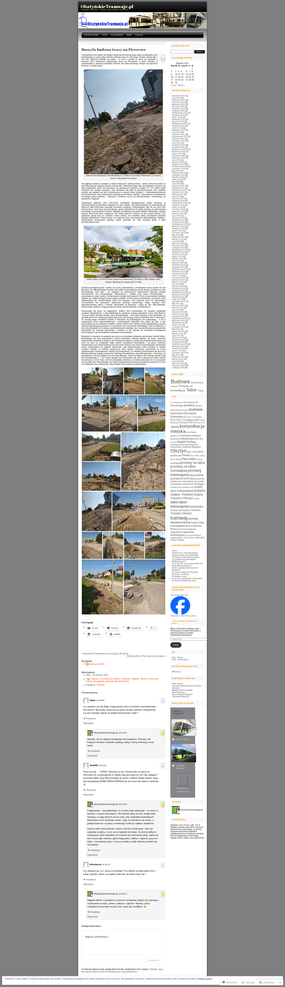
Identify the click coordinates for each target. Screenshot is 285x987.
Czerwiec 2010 (178, 353)
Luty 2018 (176, 183)
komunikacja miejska (110, 678)
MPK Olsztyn (177, 684)
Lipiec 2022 (177, 128)
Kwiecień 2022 (178, 130)
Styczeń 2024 (178, 106)
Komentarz (153, 960)
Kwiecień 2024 (178, 104)
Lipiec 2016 (177, 207)
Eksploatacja (197, 382)
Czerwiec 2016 (178, 209)
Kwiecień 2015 (178, 237)
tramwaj (109, 681)
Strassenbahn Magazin (182, 694)
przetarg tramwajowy (185, 472)
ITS (203, 423)
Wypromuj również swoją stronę (183, 616)
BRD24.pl (176, 672)
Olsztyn (144, 678)
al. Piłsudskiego (188, 402)
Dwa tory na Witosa (180, 574)
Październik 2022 (180, 123)
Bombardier (183, 410)
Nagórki (135, 678)
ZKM (198, 538)
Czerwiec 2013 (178, 278)
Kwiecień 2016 (178, 211)
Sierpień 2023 (178, 115)
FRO (190, 422)
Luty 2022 (176, 132)
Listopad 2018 (178, 175)
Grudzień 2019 (178, 164)
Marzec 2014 (178, 258)
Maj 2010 (176, 355)
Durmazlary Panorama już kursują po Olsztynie (105, 653)
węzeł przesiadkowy (187, 529)
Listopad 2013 (178, 267)
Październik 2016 (180, 203)
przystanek (197, 475)
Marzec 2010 (178, 359)
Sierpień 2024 (178, 102)
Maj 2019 (176, 171)
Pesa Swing (175, 459)
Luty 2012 (176, 310)
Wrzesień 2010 (178, 346)
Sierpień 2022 (178, 126)
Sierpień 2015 (178, 228)
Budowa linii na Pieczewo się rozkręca (145, 656)
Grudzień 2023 (178, 109)
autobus (189, 405)
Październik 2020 (180, 149)
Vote (183, 781)
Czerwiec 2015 (178, 233)
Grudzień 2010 (178, 340)
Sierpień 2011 (178, 323)
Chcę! (175, 645)
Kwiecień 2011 (178, 331)
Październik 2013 (180, 269)
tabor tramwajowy (179, 504)
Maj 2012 (176, 303)
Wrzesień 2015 (178, 226)
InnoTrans (197, 423)
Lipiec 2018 (177, 179)
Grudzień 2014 (178, 245)
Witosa (189, 526)
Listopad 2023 (178, 111)
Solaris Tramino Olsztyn (186, 496)
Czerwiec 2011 (178, 327)
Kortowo (196, 435)
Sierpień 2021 (178, 138)
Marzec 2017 (178, 194)
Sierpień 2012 (178, 297)
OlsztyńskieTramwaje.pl (106, 732)
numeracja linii (177, 445)
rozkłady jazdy (187, 487)
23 (172, 80)
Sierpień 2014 (178, 254)
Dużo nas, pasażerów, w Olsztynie (187, 578)
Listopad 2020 (178, 147)
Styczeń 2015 (178, 243)
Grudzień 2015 (178, 220)
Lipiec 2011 (177, 325)
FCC (173, 419)
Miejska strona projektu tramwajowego (182, 691)
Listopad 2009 (178, 367)
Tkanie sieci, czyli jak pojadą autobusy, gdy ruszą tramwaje (185, 554)
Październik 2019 (180, 166)
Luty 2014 (176, 260)
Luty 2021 (176, 143)
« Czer (173, 85)
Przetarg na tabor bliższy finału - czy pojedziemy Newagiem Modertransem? (186, 559)
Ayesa (199, 406)
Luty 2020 (176, 160)
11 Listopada (175, 402)
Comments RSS (97, 664)
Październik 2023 (180, 113)
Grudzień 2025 (178, 96)
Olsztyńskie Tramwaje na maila (185, 622)
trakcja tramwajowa (95, 681)
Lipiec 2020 (177, 153)
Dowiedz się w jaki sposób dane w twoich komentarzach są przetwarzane (122, 970)
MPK (197, 439)
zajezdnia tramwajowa (182, 533)
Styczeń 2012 (178, 312)
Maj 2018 (176, 181)
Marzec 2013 (178, 282)
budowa (94, 678)
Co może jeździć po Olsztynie (185, 572)
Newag (191, 441)
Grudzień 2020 (178, 145)
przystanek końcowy (182, 478)
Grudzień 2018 (178, 173)
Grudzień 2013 (178, 265)
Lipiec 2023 (177, 117)
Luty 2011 (176, 335)
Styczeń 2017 (178, 198)
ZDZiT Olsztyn (189, 538)
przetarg (174, 463)
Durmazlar (176, 413)
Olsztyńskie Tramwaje (179, 595)
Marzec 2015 (178, 239)
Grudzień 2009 (178, 365)
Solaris (199, 490)
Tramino (196, 510)
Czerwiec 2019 (178, 168)
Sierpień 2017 (178, 192)
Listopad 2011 (178, 316)
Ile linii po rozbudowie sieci (184, 581)
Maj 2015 (176, 235)
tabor (174, 502)
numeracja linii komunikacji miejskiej (184, 446)
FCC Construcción (187, 419)
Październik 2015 (180, 224)
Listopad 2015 (178, 222)
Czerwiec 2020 (178, 156)
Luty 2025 (176, 98)
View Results (182, 788)
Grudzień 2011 (178, 314)
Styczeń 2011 (178, 338)
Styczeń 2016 (178, 218)
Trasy (201, 390)
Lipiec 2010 (177, 350)
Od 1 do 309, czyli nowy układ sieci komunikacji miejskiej (187, 564)
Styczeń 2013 (178, 286)
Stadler (197, 499)
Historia (174, 386)
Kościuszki (175, 439)
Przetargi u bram (179, 576)
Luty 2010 (176, 361)
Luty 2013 (176, 284)
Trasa (105, 35)
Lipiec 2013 (177, 275)
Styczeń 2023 (178, 121)
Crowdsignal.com (182, 792)
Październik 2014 (180, 250)
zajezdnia (176, 531)
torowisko (196, 506)
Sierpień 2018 (178, 177)
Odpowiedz (88, 723)
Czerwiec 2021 (178, 141)
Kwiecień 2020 (178, 158)
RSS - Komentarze (180, 660)
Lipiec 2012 (177, 299)
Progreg (199, 459)
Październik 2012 (180, 293)
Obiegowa (196, 447)
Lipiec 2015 (177, 231)
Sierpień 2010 (178, 348)
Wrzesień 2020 (178, 151)
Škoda (180, 540)
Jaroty (174, 426)
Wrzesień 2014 (178, 252)
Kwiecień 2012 (178, 305)
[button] (92, 381)
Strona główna (91, 35)
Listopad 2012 (178, 290)
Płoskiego (199, 484)
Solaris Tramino (181, 494)
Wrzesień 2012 (178, 295)
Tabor (129, 35)
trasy (194, 522)
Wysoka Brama (121, 681)
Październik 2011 (179, 318)
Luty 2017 (176, 196)
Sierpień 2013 (178, 273)
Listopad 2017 (178, 188)
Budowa (101, 685)
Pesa (185, 455)
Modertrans (188, 438)
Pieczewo (153, 678)
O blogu (139, 35)
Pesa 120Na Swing (197, 456)
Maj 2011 (176, 329)
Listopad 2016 (178, 201)
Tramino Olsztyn (181, 513)
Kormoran (125, 678)
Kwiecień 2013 (178, 280)
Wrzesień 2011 (178, 320)
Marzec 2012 (178, 308)
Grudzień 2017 (178, 186)
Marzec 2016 (178, 213)
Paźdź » (181, 85)
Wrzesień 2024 (178, 100)
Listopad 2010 (178, 342)
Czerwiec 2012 (178, 301)
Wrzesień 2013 (178, 271)
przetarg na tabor (192, 462)
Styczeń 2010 (178, 363)
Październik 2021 (180, 136)
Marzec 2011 (177, 333)
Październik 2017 (180, 190)
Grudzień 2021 (178, 134)
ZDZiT (180, 538)
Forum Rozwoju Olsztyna (187, 421)
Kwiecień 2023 (178, 119)
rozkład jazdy (175, 487)
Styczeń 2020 (178, 162)
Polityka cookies (205, 979)
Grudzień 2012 (178, 288)
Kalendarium (117, 35)
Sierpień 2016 (178, 205)
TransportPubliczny (180, 696)
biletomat (174, 410)
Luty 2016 (176, 216)
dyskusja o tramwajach (192, 417)
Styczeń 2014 (178, 263)
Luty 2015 (176, 241)
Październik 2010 (180, 344)
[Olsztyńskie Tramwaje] (180, 614)
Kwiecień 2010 (178, 357)
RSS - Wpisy (177, 657)
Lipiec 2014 (177, 256)
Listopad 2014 (178, 248)
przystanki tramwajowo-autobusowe (187, 482)
